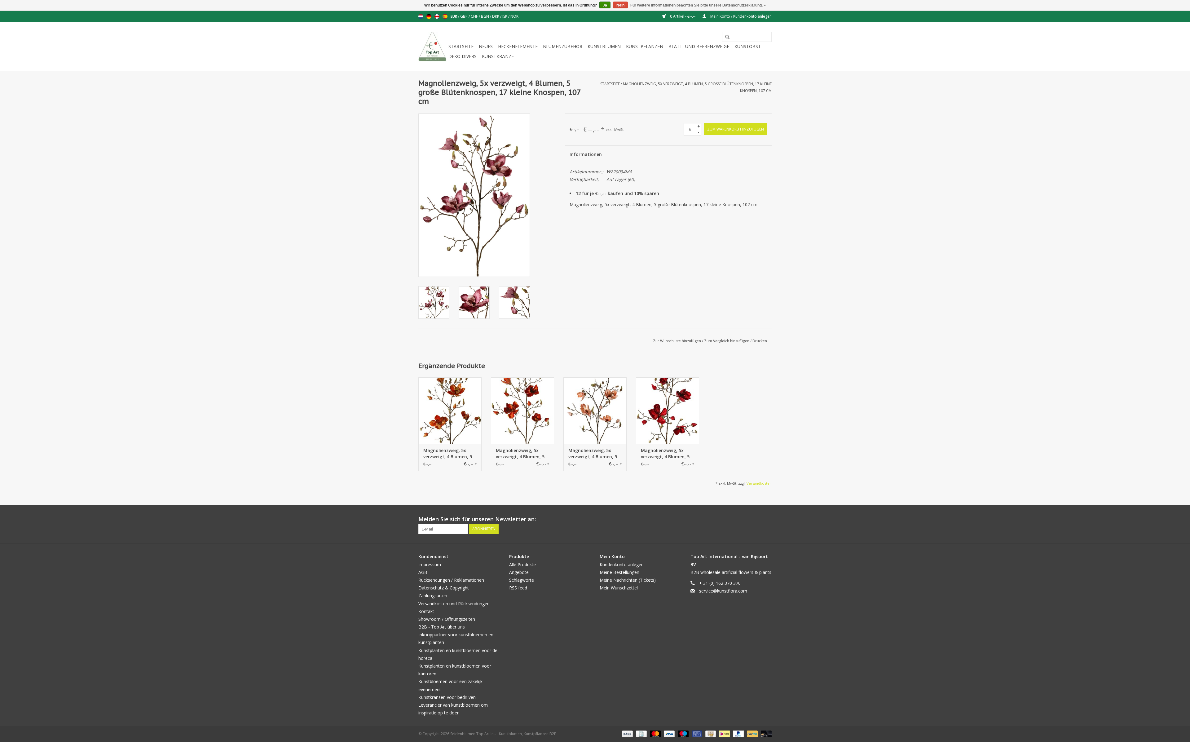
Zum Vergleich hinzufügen (727, 341)
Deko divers (462, 56)
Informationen (586, 154)
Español (445, 16)
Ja (605, 5)
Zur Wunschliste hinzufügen (677, 341)
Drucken (759, 341)
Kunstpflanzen (644, 46)
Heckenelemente (518, 46)
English (436, 16)
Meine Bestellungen (619, 572)
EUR (454, 16)
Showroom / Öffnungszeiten (446, 619)
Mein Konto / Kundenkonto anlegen (740, 16)
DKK (496, 16)
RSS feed (518, 588)
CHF (475, 16)
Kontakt (426, 611)
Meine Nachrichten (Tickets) (628, 580)
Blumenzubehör (562, 46)
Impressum (429, 564)
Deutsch (428, 16)
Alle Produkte (522, 564)
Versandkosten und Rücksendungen (454, 603)
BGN (485, 16)
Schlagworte (521, 580)
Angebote (519, 572)
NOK (514, 16)
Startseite (461, 46)
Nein (620, 5)
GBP (464, 16)
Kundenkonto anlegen (622, 564)
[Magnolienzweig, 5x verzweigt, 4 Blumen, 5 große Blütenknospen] (522, 410)
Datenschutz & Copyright (443, 588)
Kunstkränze (498, 56)
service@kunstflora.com (723, 591)
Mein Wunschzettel (619, 588)
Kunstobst (747, 46)
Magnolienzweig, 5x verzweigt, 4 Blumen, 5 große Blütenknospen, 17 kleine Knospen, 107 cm (447, 453)
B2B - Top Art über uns (441, 627)
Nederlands (420, 16)
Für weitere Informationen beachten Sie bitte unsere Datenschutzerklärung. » (698, 5)
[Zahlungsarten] (627, 733)
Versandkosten (759, 483)
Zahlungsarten (432, 595)
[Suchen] (725, 37)
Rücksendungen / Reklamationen (451, 580)
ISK (505, 16)
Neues (486, 46)
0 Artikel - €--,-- (682, 16)
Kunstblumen (604, 46)
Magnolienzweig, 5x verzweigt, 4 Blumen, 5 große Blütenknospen (520, 453)
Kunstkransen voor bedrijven (447, 697)
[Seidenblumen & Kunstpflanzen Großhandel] (432, 47)
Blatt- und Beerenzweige (698, 46)
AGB (422, 572)
